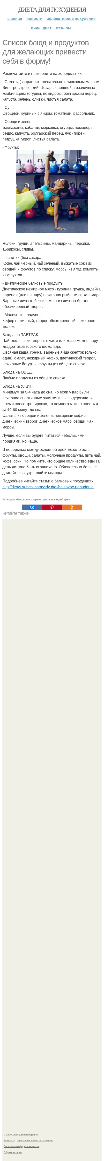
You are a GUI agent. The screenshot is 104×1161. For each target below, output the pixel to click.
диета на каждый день (56, 499)
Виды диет (41, 28)
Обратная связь (13, 1152)
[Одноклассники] (72, 507)
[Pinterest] (52, 507)
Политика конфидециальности (21, 1146)
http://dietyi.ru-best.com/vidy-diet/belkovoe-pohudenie (48, 486)
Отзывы (63, 28)
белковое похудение (28, 499)
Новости (34, 18)
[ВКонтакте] (32, 507)
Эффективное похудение (71, 18)
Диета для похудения (52, 9)
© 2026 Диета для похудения (20, 1134)
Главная (14, 18)
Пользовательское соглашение (35, 1140)
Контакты (9, 1140)
